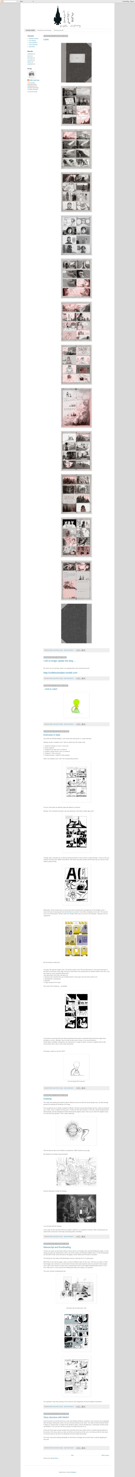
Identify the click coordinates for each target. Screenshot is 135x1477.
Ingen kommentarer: (69, 650)
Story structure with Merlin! (56, 1417)
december (30, 58)
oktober (29, 62)
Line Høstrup (32, 40)
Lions (46, 39)
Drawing (47, 1098)
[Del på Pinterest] (84, 650)
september (30, 54)
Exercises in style (51, 735)
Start (72, 1455)
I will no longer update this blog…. (59, 661)
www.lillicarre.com (71, 912)
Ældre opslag (105, 1455)
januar (29, 56)
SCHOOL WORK (30, 30)
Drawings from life (59, 30)
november (30, 60)
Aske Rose (32, 46)
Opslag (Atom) (54, 1458)
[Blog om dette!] (79, 650)
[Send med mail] (77, 650)
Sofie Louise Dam (34, 80)
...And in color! (50, 689)
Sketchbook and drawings (44, 30)
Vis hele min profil (32, 91)
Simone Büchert (33, 44)
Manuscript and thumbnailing (57, 1247)
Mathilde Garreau (33, 38)
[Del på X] (81, 650)
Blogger (74, 1472)
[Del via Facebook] (83, 650)
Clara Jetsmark (33, 42)
